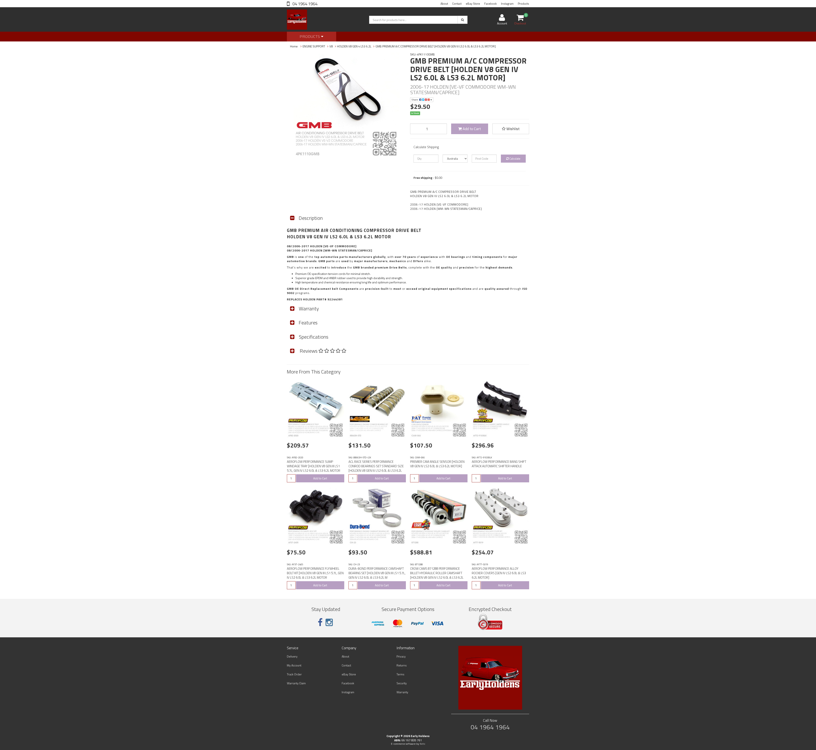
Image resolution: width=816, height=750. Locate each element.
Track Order (294, 674)
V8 (331, 46)
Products (523, 3)
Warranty (402, 692)
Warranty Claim (296, 683)
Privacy (401, 656)
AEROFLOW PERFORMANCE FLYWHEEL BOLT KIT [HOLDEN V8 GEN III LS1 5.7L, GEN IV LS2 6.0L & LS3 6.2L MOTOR (315, 573)
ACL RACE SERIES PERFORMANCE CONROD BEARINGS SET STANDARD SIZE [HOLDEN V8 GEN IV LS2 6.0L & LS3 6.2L (376, 466)
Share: (415, 100)
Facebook (490, 3)
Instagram (507, 3)
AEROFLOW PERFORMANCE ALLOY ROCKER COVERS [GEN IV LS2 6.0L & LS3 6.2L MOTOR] (499, 573)
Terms (400, 674)
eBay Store (473, 3)
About (444, 3)
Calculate (514, 158)
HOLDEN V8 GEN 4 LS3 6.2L (354, 46)
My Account (294, 665)
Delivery (292, 656)
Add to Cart (471, 129)
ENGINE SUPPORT (314, 46)
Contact (457, 3)
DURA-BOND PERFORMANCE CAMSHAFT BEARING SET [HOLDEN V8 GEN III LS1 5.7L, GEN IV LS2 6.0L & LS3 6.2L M (376, 573)
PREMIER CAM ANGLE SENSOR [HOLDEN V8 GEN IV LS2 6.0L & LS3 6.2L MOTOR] (437, 464)
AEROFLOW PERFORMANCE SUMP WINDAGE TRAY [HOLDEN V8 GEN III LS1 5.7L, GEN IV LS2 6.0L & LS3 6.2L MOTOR (313, 466)
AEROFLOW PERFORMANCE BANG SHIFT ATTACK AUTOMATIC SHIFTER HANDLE (499, 464)
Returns (402, 665)
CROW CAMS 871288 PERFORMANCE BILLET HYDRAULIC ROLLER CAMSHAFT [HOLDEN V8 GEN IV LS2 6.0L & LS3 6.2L (436, 573)
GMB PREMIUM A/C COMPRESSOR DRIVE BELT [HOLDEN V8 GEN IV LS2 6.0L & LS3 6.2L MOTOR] (435, 46)
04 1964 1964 (304, 3)
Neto (422, 744)
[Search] (463, 20)
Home (294, 46)
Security (402, 683)
